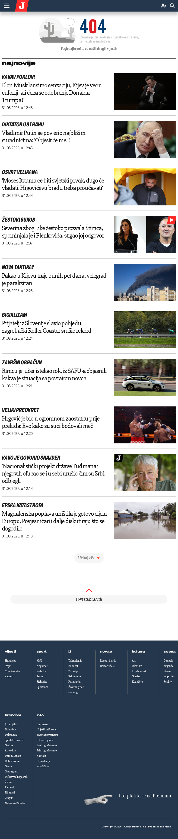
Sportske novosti (14, 740)
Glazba (136, 676)
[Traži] (172, 5)
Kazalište (137, 681)
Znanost (73, 666)
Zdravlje (73, 671)
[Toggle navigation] (6, 6)
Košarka (41, 671)
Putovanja (74, 681)
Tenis (40, 676)
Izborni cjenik (45, 740)
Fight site (42, 681)
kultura (138, 651)
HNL (39, 660)
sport (42, 651)
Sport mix (42, 687)
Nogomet (42, 666)
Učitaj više (86, 557)
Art (134, 660)
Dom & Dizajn (13, 756)
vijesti (10, 651)
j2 (70, 651)
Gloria (8, 766)
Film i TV (137, 666)
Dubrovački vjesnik (16, 777)
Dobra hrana (12, 761)
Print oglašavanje (47, 750)
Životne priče (76, 687)
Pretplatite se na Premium (145, 796)
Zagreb (9, 676)
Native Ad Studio (15, 803)
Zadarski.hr (11, 787)
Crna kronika (12, 671)
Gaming (73, 692)
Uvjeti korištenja (46, 729)
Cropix (9, 798)
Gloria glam (11, 771)
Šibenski (10, 792)
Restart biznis (108, 660)
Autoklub (10, 750)
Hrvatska (10, 660)
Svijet (8, 666)
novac (106, 651)
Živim (8, 782)
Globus (9, 745)
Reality (168, 681)
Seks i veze (74, 676)
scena (170, 651)
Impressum (43, 724)
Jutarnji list (11, 724)
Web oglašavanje (47, 745)
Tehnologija (75, 660)
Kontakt (41, 756)
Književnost (139, 671)
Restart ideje (107, 666)
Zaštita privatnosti (47, 735)
